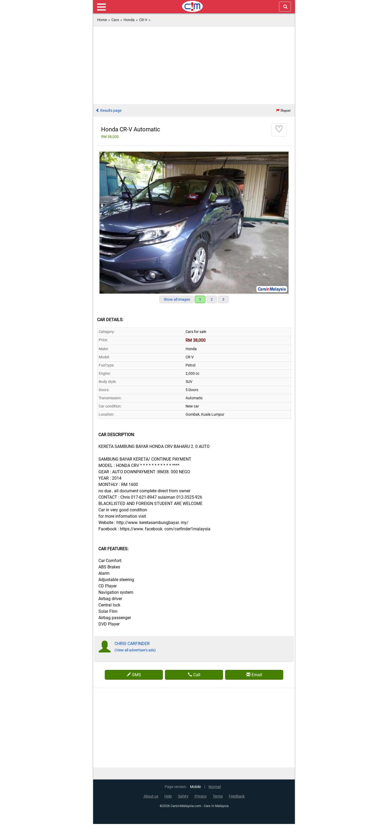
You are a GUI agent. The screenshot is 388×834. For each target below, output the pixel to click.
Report (285, 111)
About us (151, 796)
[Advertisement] (194, 66)
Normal (215, 787)
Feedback (237, 796)
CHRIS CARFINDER (135, 646)
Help (168, 796)
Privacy (201, 796)
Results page (110, 110)
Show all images (177, 299)
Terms (218, 796)
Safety (183, 796)
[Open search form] (285, 7)
